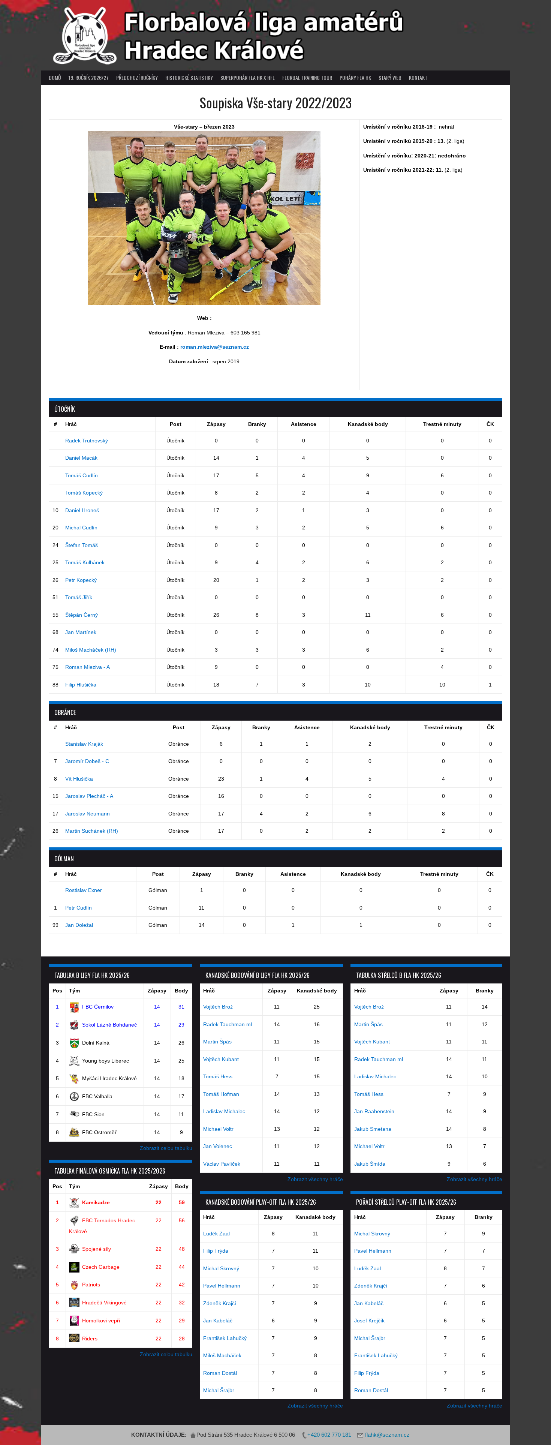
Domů (55, 77)
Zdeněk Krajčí (219, 1303)
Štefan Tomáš (81, 545)
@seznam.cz (233, 347)
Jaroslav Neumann (87, 814)
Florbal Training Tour (307, 77)
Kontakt (418, 77)
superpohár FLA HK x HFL (247, 77)
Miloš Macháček (222, 1355)
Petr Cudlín (78, 908)
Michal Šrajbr (218, 1390)
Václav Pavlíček (221, 1164)
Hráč (71, 424)
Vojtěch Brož (218, 1007)
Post (175, 424)
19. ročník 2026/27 (89, 77)
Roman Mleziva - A (87, 667)
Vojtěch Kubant (221, 1059)
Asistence (303, 424)
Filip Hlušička (80, 685)
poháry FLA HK (355, 77)
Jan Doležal (79, 925)
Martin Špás (217, 1042)
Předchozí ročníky (137, 77)
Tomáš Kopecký (84, 493)
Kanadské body (368, 424)
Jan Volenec (217, 1146)
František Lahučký (225, 1338)
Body (181, 991)
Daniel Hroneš (82, 510)
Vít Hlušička (79, 779)
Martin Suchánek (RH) (91, 831)
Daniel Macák (81, 458)
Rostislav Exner (83, 890)
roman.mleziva (198, 347)
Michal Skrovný (221, 1268)
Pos (57, 991)
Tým (74, 991)
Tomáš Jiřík (78, 597)
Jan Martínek (80, 632)
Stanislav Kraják (84, 744)
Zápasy (216, 424)
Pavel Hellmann (221, 1286)
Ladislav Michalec (224, 1111)
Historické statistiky (189, 77)
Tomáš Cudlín (81, 475)
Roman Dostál (220, 1373)
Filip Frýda (215, 1251)
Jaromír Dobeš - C (87, 761)
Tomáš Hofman (221, 1094)
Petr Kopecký (81, 580)
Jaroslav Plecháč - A (89, 796)
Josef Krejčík (369, 1321)
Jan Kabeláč (217, 1321)
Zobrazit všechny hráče (315, 1179)
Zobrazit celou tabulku (166, 1148)
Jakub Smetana (372, 1129)
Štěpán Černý (81, 615)
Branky (257, 424)
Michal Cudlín (81, 528)
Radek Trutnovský (86, 441)
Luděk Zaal (216, 1234)
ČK (490, 424)
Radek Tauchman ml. (228, 1024)
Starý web (390, 77)
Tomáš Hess (217, 1076)
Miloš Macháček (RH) (90, 650)
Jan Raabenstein (374, 1111)
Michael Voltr (218, 1129)
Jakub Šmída (369, 1164)
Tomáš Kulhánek (85, 562)
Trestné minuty (442, 424)
